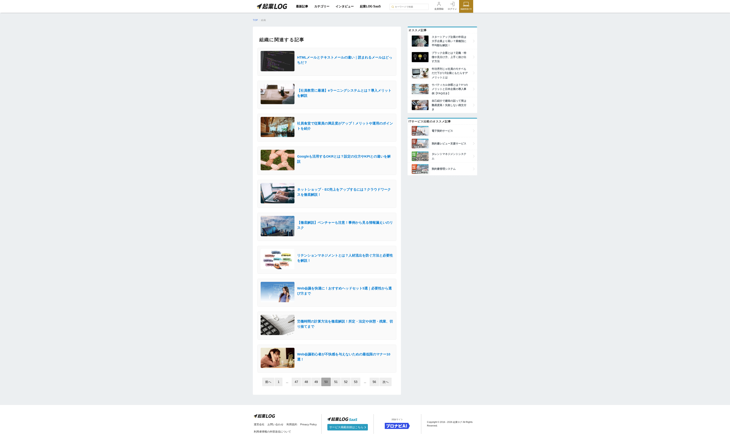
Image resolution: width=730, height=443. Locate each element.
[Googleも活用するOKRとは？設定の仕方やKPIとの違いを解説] (327, 169)
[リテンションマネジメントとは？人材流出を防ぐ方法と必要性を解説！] (327, 268)
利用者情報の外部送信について (272, 431)
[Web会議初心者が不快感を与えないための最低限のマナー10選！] (327, 367)
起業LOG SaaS (370, 6)
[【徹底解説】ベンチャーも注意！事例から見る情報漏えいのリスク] (327, 235)
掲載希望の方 (466, 9)
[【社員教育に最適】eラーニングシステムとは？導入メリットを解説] (327, 103)
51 (336, 382)
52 (346, 382)
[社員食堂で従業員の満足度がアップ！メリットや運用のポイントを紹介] (327, 136)
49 (316, 382)
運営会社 (259, 424)
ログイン (452, 9)
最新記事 (302, 6)
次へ (385, 382)
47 (296, 382)
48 (306, 382)
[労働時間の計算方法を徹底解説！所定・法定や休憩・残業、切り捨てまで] (327, 334)
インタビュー (345, 6)
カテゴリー (321, 6)
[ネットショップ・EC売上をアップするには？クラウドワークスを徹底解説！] (327, 202)
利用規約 (291, 424)
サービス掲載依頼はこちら (346, 427)
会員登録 (439, 9)
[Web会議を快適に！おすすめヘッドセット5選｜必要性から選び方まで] (327, 301)
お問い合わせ (275, 424)
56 (374, 382)
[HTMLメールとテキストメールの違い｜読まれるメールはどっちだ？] (327, 70)
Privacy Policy (308, 424)
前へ (268, 382)
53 (355, 382)
